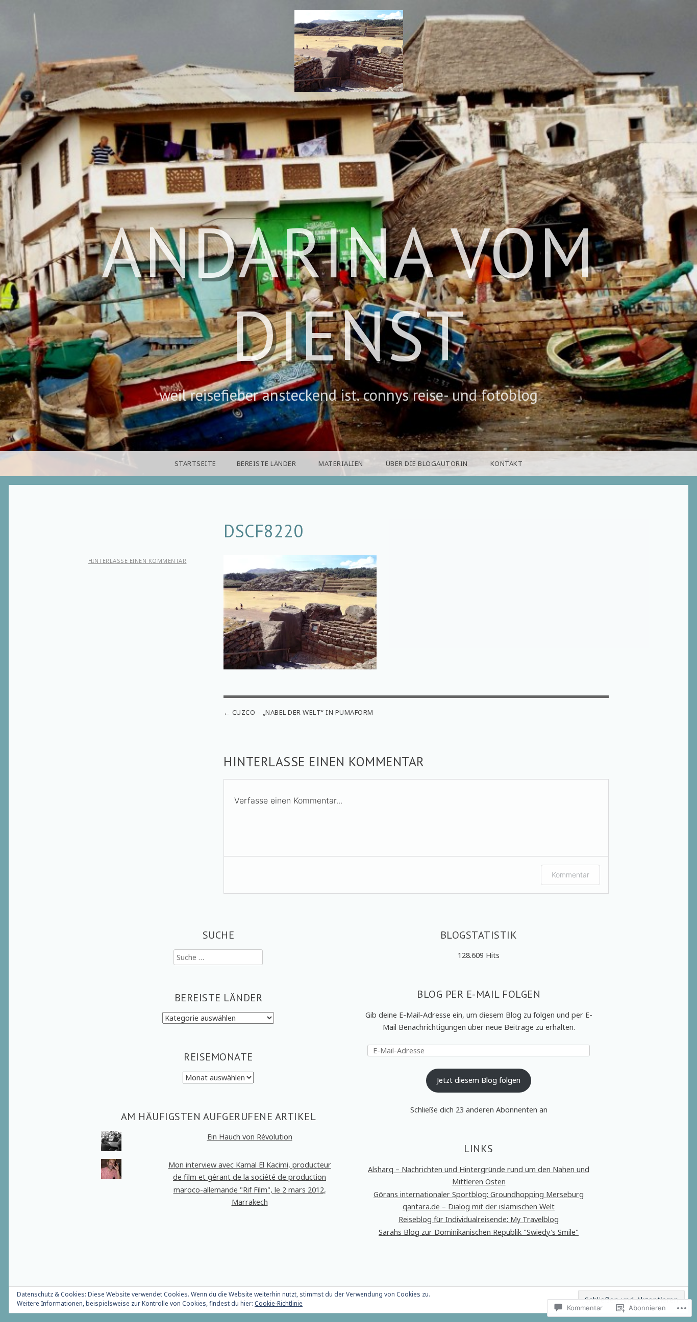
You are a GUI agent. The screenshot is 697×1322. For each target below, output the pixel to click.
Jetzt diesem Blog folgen (478, 1080)
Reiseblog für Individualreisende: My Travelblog (479, 1219)
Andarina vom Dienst (348, 293)
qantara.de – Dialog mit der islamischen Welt (479, 1206)
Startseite (195, 463)
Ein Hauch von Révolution (249, 1137)
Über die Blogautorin (427, 463)
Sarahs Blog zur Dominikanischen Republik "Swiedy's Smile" (479, 1232)
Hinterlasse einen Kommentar (137, 560)
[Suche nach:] (218, 957)
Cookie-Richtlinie (279, 1303)
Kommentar (570, 874)
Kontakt (506, 463)
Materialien (340, 463)
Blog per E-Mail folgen (478, 994)
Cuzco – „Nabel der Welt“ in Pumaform (303, 712)
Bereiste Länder (266, 463)
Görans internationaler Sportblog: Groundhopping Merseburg (479, 1194)
